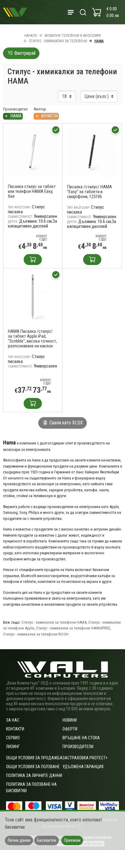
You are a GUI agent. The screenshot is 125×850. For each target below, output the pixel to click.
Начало (30, 35)
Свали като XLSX (65, 423)
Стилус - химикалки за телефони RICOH (36, 634)
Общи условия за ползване (33, 766)
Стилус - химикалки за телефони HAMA (54, 622)
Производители (77, 746)
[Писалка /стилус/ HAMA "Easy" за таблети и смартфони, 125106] (92, 152)
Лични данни (19, 840)
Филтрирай (24, 53)
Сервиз (13, 737)
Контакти (15, 728)
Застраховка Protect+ (85, 757)
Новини (69, 720)
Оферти (69, 728)
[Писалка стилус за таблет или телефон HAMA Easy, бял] (33, 152)
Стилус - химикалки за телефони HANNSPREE (73, 628)
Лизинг (13, 746)
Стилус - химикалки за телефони (58, 41)
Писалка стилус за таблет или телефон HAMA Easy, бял (32, 191)
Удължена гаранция (82, 766)
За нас (12, 720)
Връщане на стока (81, 737)
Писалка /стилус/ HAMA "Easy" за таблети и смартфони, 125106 (89, 191)
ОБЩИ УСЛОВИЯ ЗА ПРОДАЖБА (34, 757)
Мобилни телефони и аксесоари (73, 35)
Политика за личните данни (34, 775)
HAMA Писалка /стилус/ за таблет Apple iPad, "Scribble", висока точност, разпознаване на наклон (32, 339)
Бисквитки (46, 840)
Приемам (72, 840)
